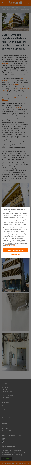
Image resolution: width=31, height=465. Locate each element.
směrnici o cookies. (10, 245)
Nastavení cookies (15, 254)
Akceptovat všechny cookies (15, 250)
